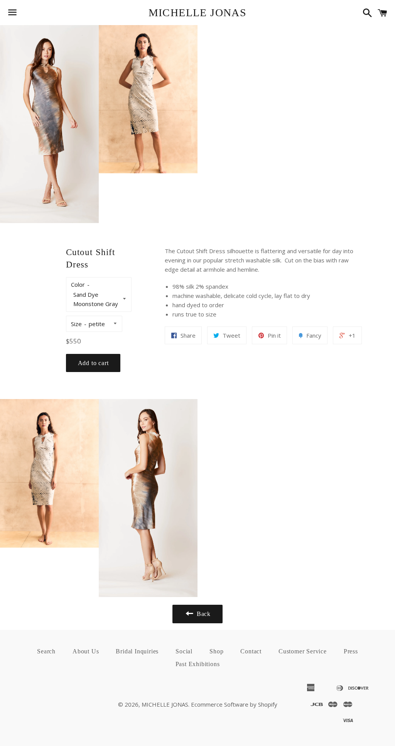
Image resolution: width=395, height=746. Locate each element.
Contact (251, 651)
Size (76, 324)
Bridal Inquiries (137, 651)
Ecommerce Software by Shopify (234, 704)
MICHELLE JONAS (198, 13)
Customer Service (303, 651)
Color (78, 284)
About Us (86, 651)
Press (351, 651)
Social (184, 651)
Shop (216, 651)
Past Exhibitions (198, 664)
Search (46, 651)
